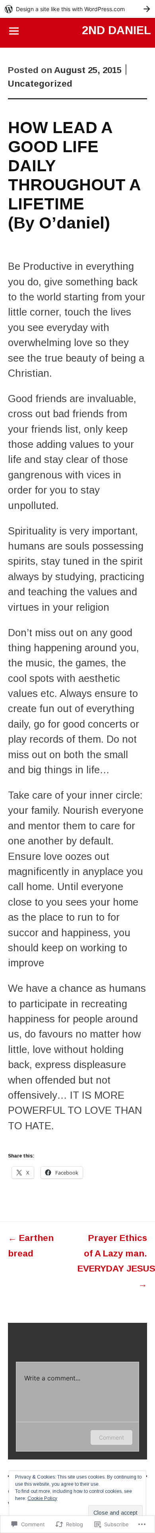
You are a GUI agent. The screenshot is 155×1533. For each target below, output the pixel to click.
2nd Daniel (116, 30)
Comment (111, 1437)
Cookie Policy (42, 1498)
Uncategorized (40, 84)
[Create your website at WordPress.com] (77, 9)
